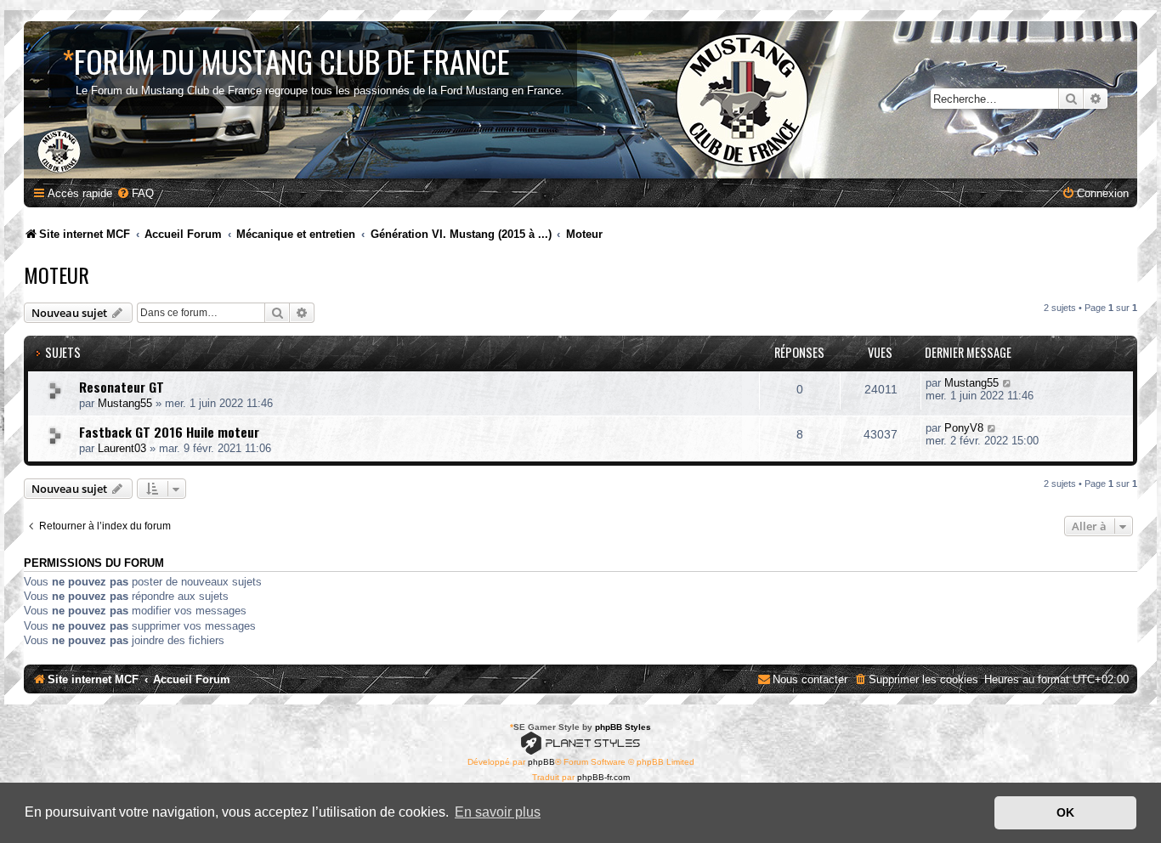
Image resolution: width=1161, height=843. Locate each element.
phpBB (541, 762)
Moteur (56, 274)
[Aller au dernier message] (1007, 382)
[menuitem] (135, 193)
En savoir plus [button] (498, 812)
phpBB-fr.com (603, 777)
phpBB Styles (623, 727)
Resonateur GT (121, 386)
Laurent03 (122, 448)
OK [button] (1065, 812)
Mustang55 (125, 403)
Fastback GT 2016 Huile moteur (169, 432)
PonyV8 (963, 428)
